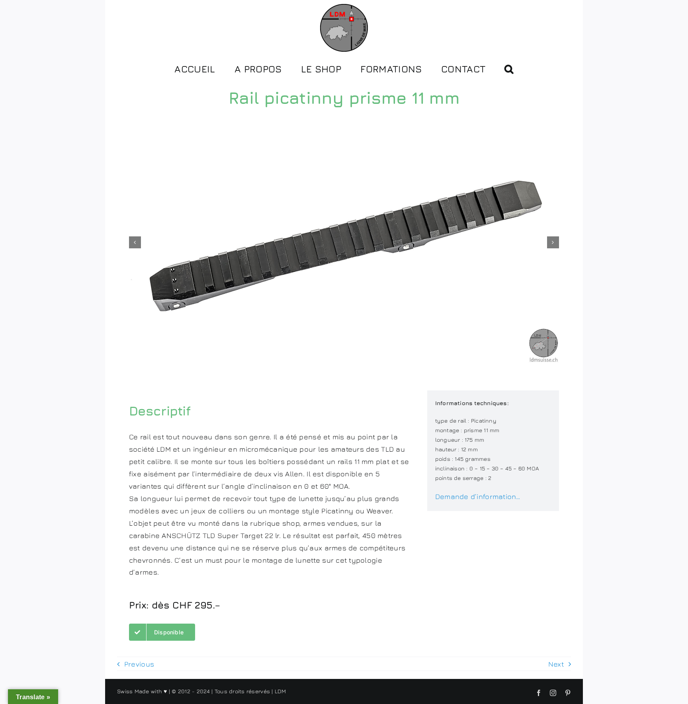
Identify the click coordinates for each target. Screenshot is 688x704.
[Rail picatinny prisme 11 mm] (344, 242)
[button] (508, 68)
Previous (139, 664)
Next (556, 664)
